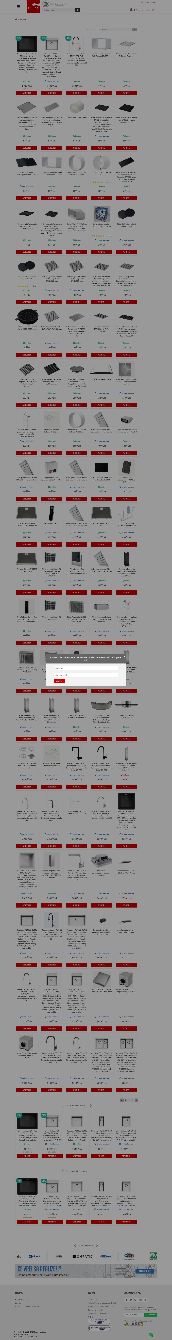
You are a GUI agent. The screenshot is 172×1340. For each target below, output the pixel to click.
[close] (124, 656)
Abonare (59, 681)
